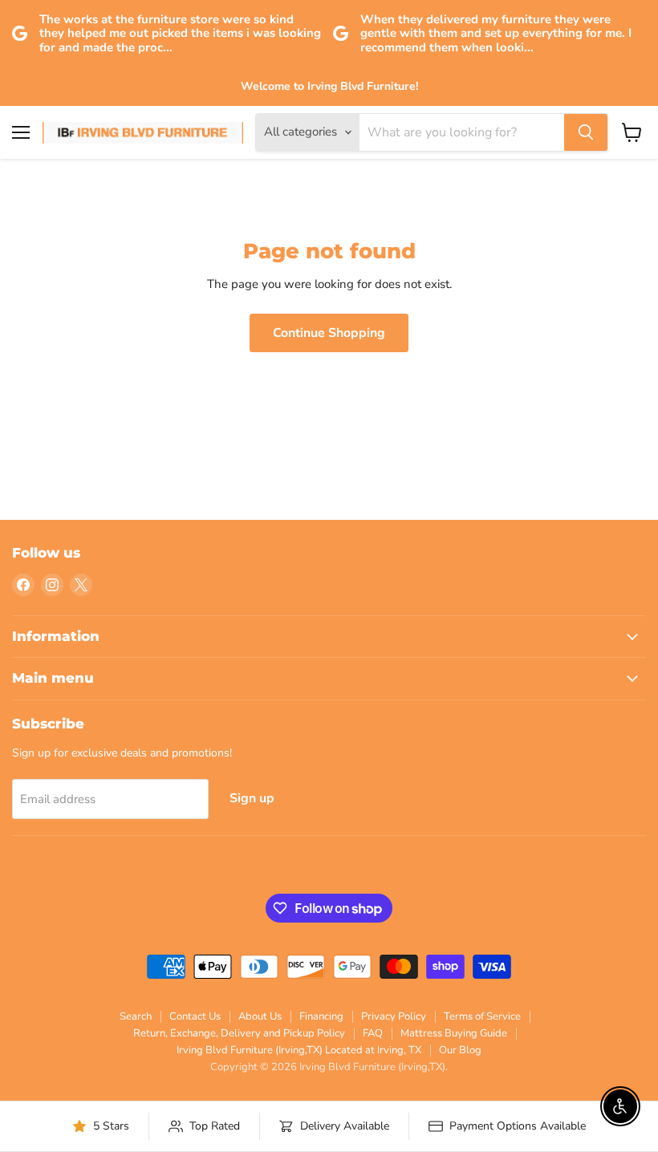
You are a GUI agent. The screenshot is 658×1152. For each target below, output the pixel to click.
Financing (321, 1016)
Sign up (251, 798)
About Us (260, 1016)
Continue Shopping (329, 333)
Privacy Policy (393, 1016)
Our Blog (460, 1050)
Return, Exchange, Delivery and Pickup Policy (239, 1033)
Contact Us (195, 1016)
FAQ (373, 1033)
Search (136, 1016)
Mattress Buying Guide (453, 1033)
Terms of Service (482, 1016)
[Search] (585, 132)
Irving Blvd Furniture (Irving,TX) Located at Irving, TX (299, 1050)
